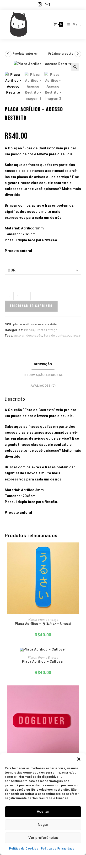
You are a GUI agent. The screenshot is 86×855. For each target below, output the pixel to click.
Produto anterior (25, 53)
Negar (43, 824)
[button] (78, 759)
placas (75, 335)
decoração (34, 335)
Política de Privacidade (58, 848)
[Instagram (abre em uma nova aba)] (40, 4)
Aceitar (43, 811)
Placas (29, 330)
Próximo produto (61, 53)
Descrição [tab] (43, 364)
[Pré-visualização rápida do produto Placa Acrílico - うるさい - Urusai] (80, 551)
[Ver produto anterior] (8, 54)
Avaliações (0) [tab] (43, 385)
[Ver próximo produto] (78, 54)
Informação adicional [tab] (43, 375)
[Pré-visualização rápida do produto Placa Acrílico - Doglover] (80, 693)
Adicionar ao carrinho (31, 306)
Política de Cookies (23, 848)
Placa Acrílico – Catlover (43, 661)
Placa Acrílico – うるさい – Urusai (43, 624)
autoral (19, 335)
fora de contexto (56, 335)
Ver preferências (43, 838)
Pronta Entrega (46, 330)
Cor (12, 270)
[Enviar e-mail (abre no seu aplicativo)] (46, 4)
